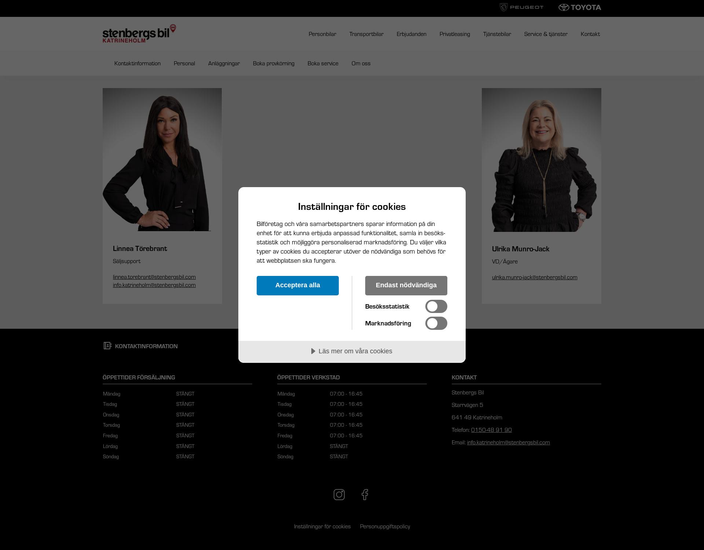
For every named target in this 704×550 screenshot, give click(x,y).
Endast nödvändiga (406, 285)
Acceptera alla (297, 285)
